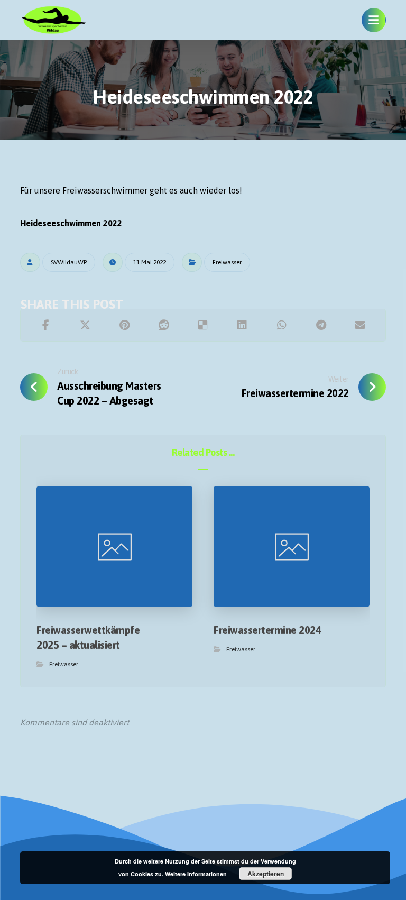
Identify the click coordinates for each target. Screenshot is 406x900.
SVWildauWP (69, 262)
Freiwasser (227, 262)
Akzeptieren (265, 873)
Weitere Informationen (196, 874)
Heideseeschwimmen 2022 (71, 223)
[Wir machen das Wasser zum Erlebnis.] (53, 19)
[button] (374, 20)
